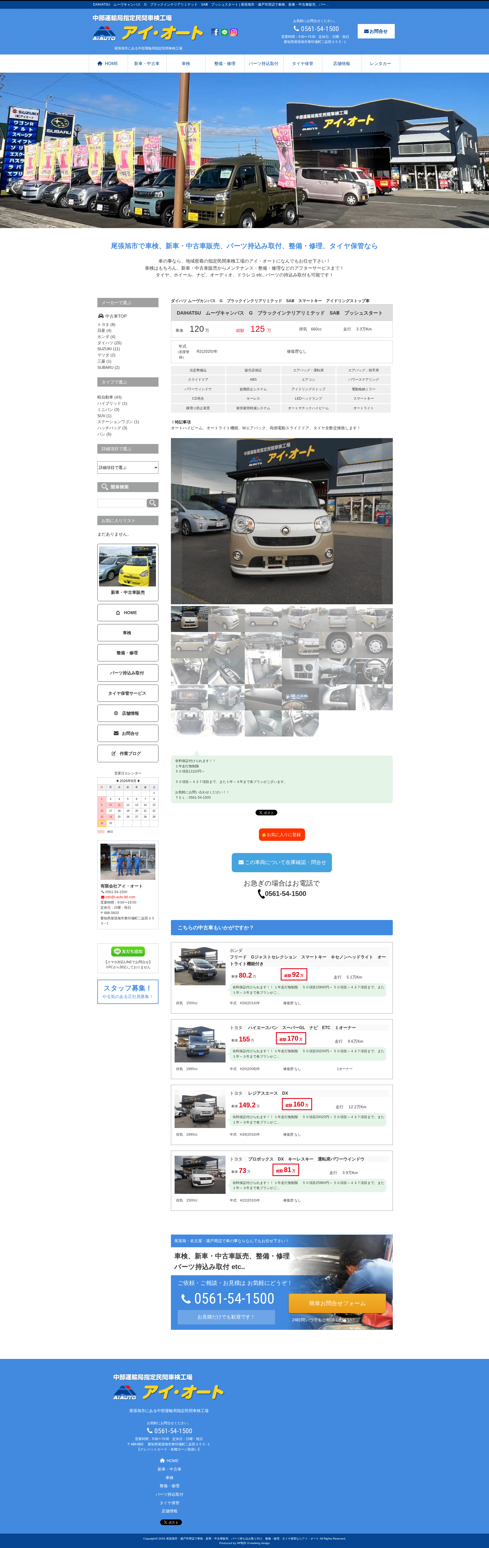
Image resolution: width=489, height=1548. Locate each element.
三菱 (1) (104, 361)
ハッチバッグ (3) (112, 428)
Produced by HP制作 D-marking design (244, 1543)
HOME (111, 63)
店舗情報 (341, 63)
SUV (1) (104, 415)
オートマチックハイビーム (308, 408)
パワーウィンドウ (198, 389)
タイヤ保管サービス (127, 693)
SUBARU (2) (108, 367)
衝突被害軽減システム (253, 408)
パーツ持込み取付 (127, 672)
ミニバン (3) (108, 409)
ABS (253, 380)
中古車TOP (116, 316)
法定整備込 (198, 370)
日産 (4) (104, 330)
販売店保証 (253, 370)
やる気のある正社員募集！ (127, 991)
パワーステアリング (363, 380)
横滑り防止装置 (198, 408)
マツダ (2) (106, 355)
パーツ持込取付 (263, 63)
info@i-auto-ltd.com (120, 897)
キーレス (253, 398)
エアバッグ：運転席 (308, 370)
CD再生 (198, 398)
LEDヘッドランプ (308, 398)
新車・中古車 (147, 63)
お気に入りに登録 (284, 834)
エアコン (308, 380)
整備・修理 (224, 63)
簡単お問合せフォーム (337, 1303)
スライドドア (198, 380)
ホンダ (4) (106, 336)
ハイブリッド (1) (112, 403)
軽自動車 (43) (109, 397)
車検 (186, 63)
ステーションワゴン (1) (118, 421)
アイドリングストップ (308, 389)
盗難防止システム (253, 389)
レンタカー (380, 63)
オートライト (363, 408)
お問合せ (379, 31)
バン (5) (104, 434)
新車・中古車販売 (128, 592)
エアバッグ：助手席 (363, 370)
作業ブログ (130, 753)
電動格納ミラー (364, 389)
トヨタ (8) (106, 324)
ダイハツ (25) (109, 343)
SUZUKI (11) (108, 349)
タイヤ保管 (302, 63)
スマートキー (363, 398)
